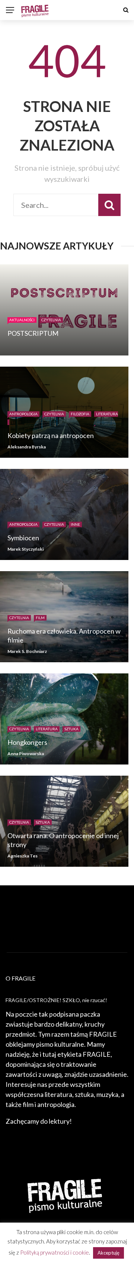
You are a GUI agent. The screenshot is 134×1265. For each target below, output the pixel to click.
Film (40, 617)
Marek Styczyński (25, 549)
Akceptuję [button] (108, 1253)
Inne (75, 524)
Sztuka (71, 729)
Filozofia (80, 414)
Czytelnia (51, 320)
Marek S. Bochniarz (27, 651)
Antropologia (23, 414)
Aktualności (22, 320)
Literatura (47, 729)
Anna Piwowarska (25, 753)
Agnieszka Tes (22, 856)
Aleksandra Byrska (26, 447)
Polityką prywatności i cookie (54, 1252)
